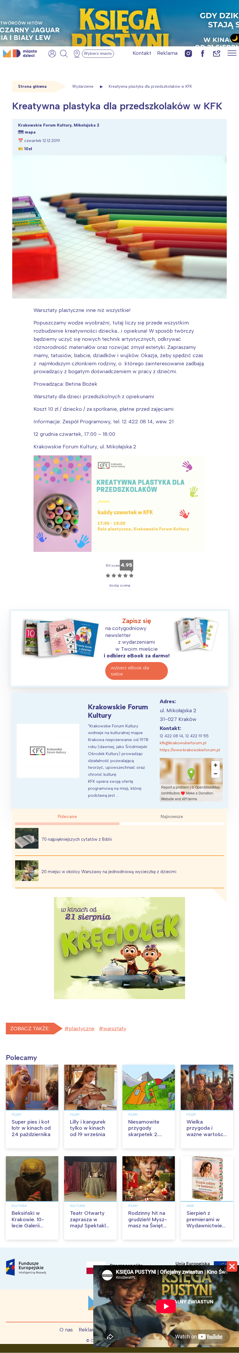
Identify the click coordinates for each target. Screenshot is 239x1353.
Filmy (16, 1114)
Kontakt (142, 53)
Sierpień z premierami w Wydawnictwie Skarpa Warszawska (204, 1225)
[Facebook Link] (202, 53)
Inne (190, 1206)
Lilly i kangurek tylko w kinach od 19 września (88, 1128)
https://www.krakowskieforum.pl (190, 749)
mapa (30, 132)
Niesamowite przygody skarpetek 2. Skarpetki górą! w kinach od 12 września (146, 1138)
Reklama (167, 53)
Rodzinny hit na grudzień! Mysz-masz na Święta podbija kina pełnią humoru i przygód (147, 1229)
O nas (66, 1329)
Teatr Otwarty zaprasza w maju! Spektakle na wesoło (89, 1222)
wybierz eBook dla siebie (130, 671)
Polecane (67, 816)
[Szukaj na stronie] (64, 53)
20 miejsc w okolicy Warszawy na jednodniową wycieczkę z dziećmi (108, 871)
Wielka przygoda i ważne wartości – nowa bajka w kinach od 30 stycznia (206, 1138)
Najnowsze (172, 816)
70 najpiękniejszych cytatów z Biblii (76, 839)
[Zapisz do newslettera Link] (217, 53)
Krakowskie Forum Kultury (118, 711)
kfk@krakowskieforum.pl (183, 742)
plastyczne (81, 1028)
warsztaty (114, 1028)
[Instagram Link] (188, 53)
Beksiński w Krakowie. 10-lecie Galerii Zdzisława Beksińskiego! (28, 1225)
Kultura (19, 1206)
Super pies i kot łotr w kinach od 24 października (31, 1128)
